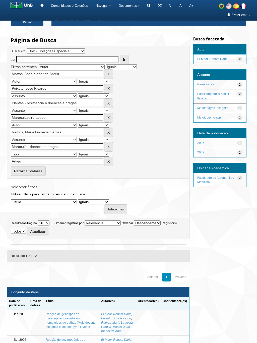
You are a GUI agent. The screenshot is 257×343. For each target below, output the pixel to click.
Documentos (128, 6)
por (13, 59)
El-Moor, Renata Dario (116, 314)
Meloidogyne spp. (209, 117)
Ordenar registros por (69, 223)
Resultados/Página (24, 223)
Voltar (27, 21)
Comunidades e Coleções (69, 6)
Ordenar (127, 223)
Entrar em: (239, 15)
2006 (200, 143)
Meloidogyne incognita (212, 108)
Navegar (102, 6)
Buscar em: (18, 51)
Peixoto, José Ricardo (116, 318)
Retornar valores (28, 171)
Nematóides (205, 84)
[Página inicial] (41, 5)
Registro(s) (169, 223)
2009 (200, 152)
